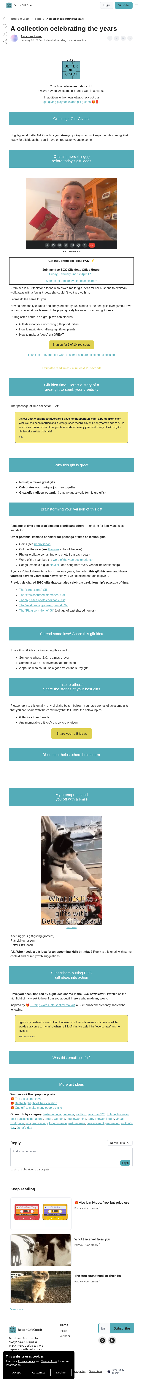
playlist (54, 564)
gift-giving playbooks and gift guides (67, 101)
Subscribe (123, 5)
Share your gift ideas (71, 733)
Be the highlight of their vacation (36, 1103)
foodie (110, 1118)
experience (66, 1114)
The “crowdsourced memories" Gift (42, 595)
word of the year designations (72, 559)
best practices (19, 1118)
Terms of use (49, 1361)
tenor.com (71, 927)
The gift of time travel (28, 1098)
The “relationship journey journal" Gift (43, 605)
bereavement (95, 1123)
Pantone (53, 549)
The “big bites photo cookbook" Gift (42, 600)
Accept (16, 1372)
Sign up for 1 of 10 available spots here (71, 280)
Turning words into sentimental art (52, 1005)
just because (76, 1123)
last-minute (50, 1114)
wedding (59, 1118)
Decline (61, 1372)
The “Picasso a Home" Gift (36, 610)
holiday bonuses (118, 1114)
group (48, 1118)
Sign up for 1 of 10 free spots (71, 344)
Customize (38, 1372)
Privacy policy (26, 1361)
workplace (17, 1123)
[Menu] (136, 4)
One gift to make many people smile (38, 1107)
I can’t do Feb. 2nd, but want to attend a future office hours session (71, 354)
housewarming (76, 1118)
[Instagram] (102, 1340)
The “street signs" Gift (33, 589)
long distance (58, 1123)
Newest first (117, 1142)
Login (106, 5)
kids (28, 1123)
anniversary (40, 1123)
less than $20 (96, 1114)
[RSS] (112, 1340)
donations (36, 1118)
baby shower (96, 1118)
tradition (81, 1114)
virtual (120, 1118)
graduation (112, 1123)
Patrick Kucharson (31, 36)
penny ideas (42, 544)
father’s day (24, 1127)
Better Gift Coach (19, 18)
